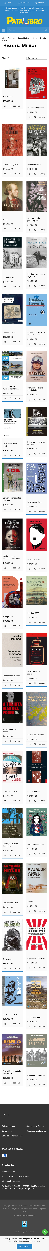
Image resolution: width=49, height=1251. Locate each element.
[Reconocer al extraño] (5, 685)
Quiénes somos (8, 1126)
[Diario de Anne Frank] (29, 854)
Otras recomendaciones (36, 1131)
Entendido (24, 1247)
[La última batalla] (5, 342)
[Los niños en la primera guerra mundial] (29, 230)
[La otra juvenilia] (29, 801)
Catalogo (11, 38)
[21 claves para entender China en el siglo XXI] (5, 568)
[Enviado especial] (29, 174)
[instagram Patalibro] (4, 1115)
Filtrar (4, 58)
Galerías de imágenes (35, 1126)
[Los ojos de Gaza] (5, 801)
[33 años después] (29, 1027)
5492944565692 (8, 1171)
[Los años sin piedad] (29, 117)
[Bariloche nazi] (5, 106)
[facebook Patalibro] (8, 1115)
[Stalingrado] (5, 968)
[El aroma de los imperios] (29, 683)
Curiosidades (7, 1131)
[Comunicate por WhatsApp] (45, 1232)
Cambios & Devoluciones (12, 1136)
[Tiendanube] (24, 1232)
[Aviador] (29, 911)
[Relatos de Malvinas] (29, 744)
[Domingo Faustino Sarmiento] (5, 855)
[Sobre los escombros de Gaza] (29, 454)
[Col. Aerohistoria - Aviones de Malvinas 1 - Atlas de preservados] (5, 398)
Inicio (4, 38)
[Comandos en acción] (29, 1085)
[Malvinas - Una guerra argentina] (29, 286)
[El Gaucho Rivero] (5, 1024)
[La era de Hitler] (29, 569)
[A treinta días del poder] (5, 741)
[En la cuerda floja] (29, 511)
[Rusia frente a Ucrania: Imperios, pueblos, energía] (29, 344)
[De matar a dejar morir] (5, 455)
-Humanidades (23, 38)
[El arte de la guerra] (5, 174)
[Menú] (3, 30)
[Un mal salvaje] (5, 287)
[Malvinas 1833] (29, 622)
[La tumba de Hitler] (5, 912)
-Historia (33, 38)
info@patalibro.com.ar (11, 1181)
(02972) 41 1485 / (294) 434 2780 (15, 1176)
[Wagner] (5, 229)
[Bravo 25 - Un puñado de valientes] (5, 1083)
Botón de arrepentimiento (24, 1215)
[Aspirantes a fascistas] (29, 968)
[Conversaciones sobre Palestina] (5, 510)
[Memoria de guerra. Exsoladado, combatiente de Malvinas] (29, 400)
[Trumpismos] (5, 626)
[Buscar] (46, 30)
